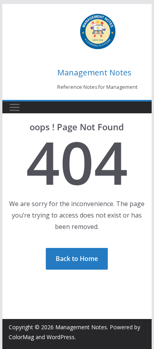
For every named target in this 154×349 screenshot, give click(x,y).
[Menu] (15, 107)
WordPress (61, 337)
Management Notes (94, 72)
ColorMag (21, 337)
